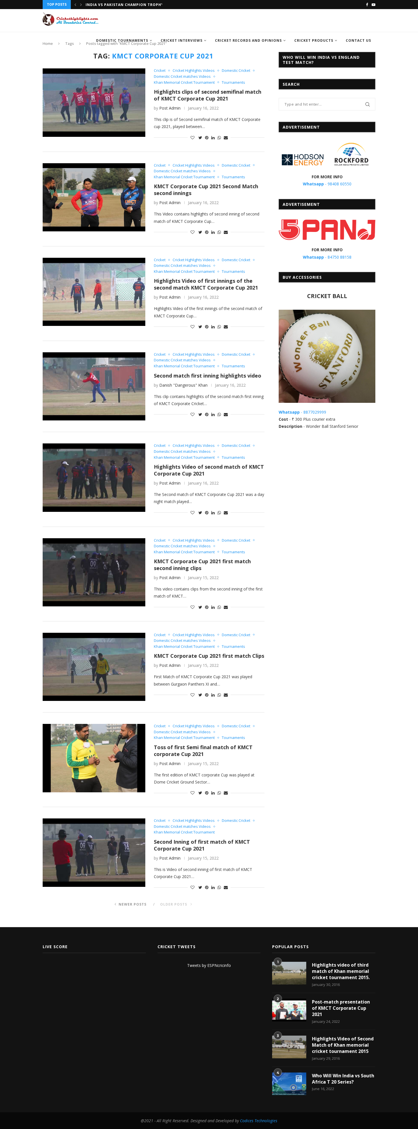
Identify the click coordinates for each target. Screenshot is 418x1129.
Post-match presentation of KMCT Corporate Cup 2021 (341, 1008)
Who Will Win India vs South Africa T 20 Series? (343, 1079)
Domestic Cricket (236, 70)
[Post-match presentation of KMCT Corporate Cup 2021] (289, 1010)
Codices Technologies (258, 1120)
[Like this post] (192, 137)
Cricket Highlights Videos (194, 70)
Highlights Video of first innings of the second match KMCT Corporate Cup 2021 (206, 284)
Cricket (159, 70)
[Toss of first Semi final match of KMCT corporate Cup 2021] (94, 758)
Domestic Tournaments (122, 40)
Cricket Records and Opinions (248, 40)
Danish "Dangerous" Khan (183, 385)
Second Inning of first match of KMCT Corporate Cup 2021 (202, 845)
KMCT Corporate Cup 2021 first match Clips (209, 655)
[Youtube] (373, 4)
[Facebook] (367, 4)
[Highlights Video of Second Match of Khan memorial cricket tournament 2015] (289, 1047)
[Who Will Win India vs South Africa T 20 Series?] (289, 1084)
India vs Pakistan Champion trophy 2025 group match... (147, 4)
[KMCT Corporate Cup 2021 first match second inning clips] (94, 572)
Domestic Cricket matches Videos (182, 76)
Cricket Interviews (181, 40)
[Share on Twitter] (200, 137)
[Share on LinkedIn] (213, 137)
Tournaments (233, 82)
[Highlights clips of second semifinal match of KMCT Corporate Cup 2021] (94, 102)
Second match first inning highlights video (207, 375)
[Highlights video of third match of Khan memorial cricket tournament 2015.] (289, 973)
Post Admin (170, 108)
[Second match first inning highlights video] (94, 386)
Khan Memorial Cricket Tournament (184, 82)
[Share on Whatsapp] (219, 137)
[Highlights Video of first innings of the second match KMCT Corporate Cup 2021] (94, 292)
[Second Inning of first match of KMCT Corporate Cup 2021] (94, 852)
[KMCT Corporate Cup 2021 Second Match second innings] (94, 197)
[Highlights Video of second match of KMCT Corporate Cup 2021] (94, 477)
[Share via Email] (226, 137)
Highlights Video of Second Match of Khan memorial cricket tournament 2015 (343, 1045)
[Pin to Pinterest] (206, 137)
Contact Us (358, 40)
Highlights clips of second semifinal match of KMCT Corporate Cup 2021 (207, 95)
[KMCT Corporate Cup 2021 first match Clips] (94, 667)
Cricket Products (313, 40)
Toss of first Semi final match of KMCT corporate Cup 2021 (203, 750)
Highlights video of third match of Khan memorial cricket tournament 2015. (341, 971)
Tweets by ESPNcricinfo (209, 965)
